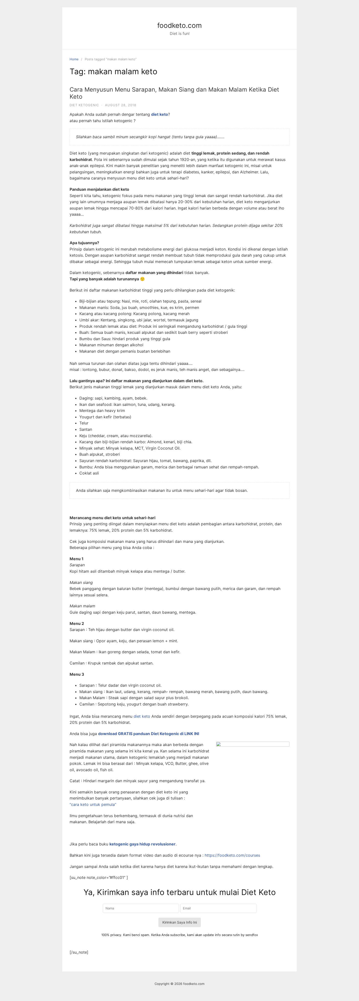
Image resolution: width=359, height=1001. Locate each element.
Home (74, 59)
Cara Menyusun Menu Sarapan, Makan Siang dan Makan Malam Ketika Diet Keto (174, 93)
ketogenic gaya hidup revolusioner (142, 844)
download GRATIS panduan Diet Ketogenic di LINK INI (148, 733)
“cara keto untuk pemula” (93, 804)
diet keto (142, 716)
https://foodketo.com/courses (232, 855)
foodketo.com (179, 25)
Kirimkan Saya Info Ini (179, 922)
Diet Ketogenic (84, 105)
